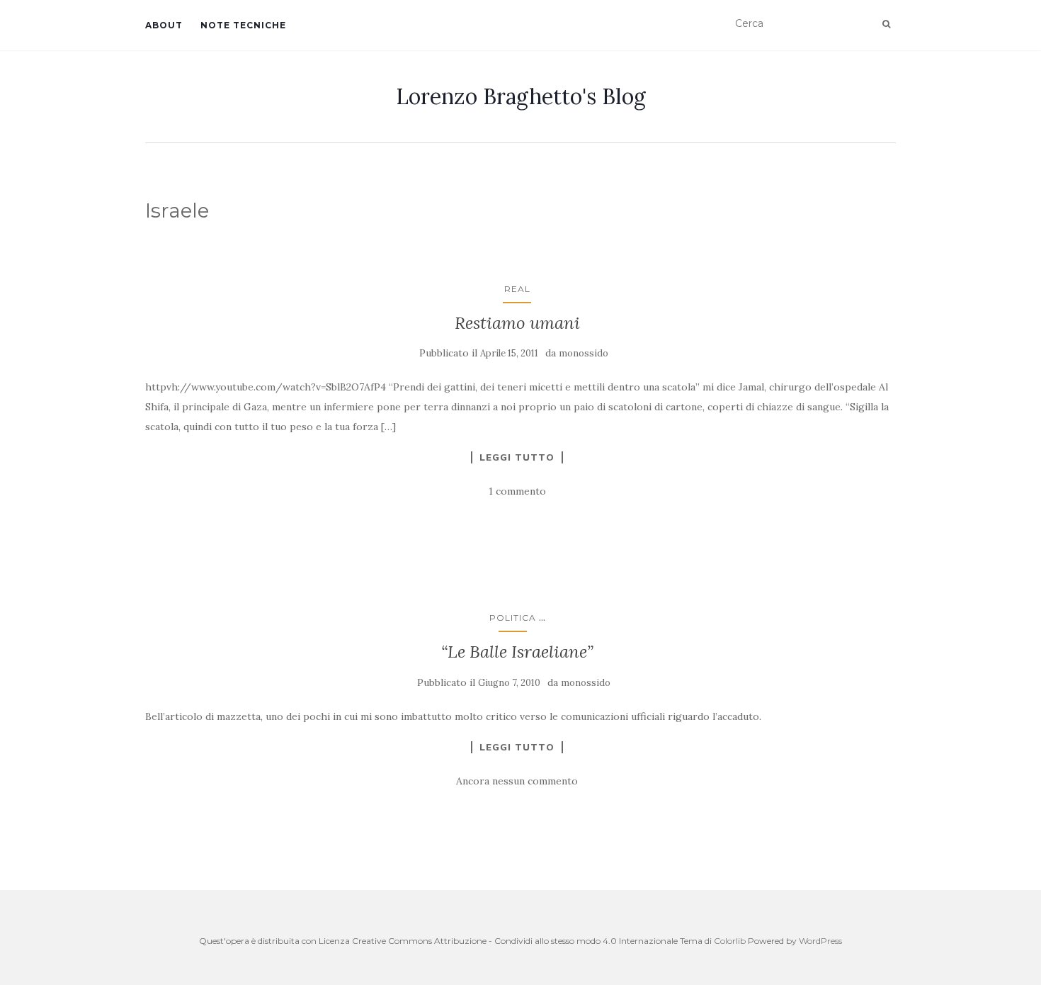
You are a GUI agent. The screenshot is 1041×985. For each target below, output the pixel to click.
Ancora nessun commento (517, 781)
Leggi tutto (516, 457)
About (164, 25)
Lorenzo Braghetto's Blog (521, 96)
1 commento (517, 491)
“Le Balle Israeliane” (517, 652)
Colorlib (730, 940)
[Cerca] (886, 24)
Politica (512, 617)
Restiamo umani (517, 323)
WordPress (820, 940)
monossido (583, 353)
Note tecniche (243, 25)
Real (517, 288)
